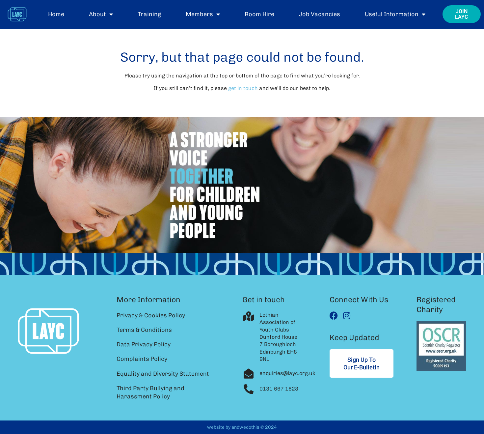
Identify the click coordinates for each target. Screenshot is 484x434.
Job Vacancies (319, 14)
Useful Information (391, 14)
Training (149, 14)
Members (199, 14)
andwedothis (245, 427)
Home (56, 14)
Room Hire (259, 14)
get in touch (243, 88)
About (97, 14)
